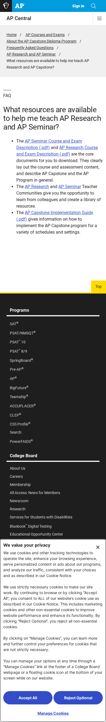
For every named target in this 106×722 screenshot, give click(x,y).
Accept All (27, 697)
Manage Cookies (53, 713)
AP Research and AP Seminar (31, 54)
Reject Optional (78, 697)
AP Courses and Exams (45, 35)
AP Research (37, 186)
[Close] (98, 547)
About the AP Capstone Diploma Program (41, 41)
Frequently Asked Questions (30, 48)
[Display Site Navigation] (99, 18)
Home (12, 35)
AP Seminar (69, 186)
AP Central (19, 18)
